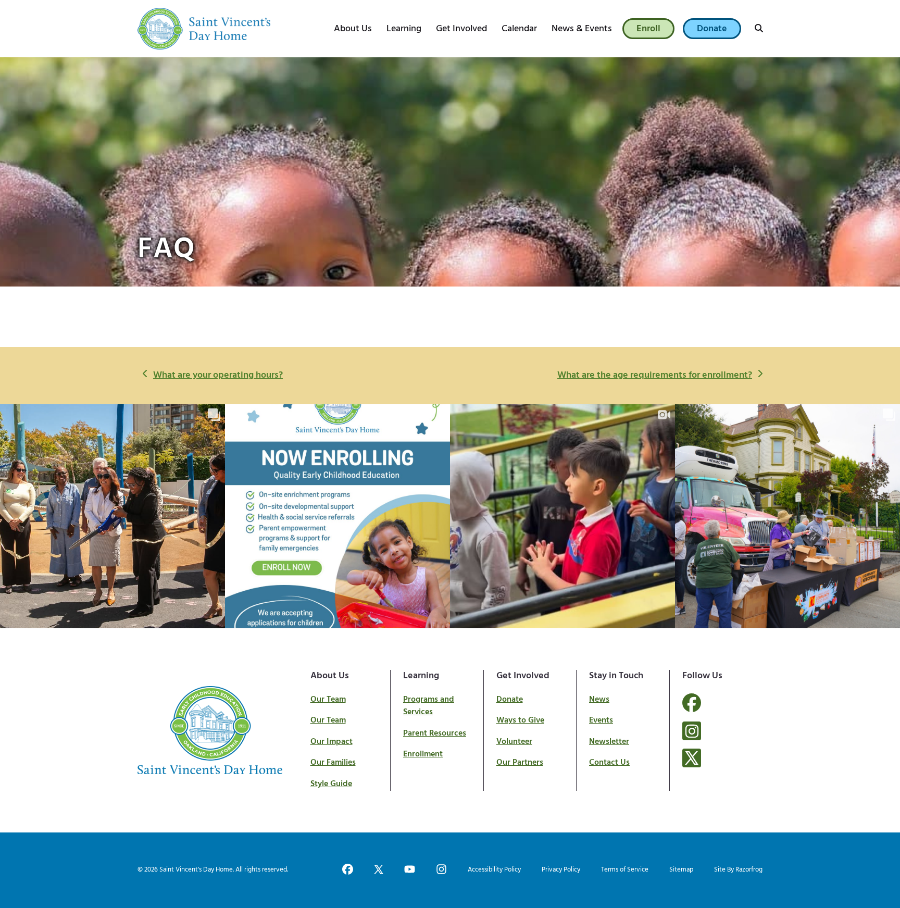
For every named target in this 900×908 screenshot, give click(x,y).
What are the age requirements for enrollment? (654, 375)
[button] (758, 28)
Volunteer (514, 742)
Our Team (328, 699)
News (599, 699)
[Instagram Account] (691, 731)
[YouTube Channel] (409, 870)
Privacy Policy (561, 869)
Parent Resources (434, 733)
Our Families (333, 762)
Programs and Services (428, 706)
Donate (509, 699)
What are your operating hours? (218, 375)
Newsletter (609, 742)
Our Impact (331, 742)
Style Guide (331, 784)
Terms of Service (624, 869)
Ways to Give (520, 720)
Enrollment (423, 754)
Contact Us (609, 762)
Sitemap (681, 869)
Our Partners (519, 762)
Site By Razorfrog (738, 869)
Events (601, 720)
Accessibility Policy (494, 869)
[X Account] (691, 758)
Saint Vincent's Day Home (196, 869)
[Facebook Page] (691, 709)
